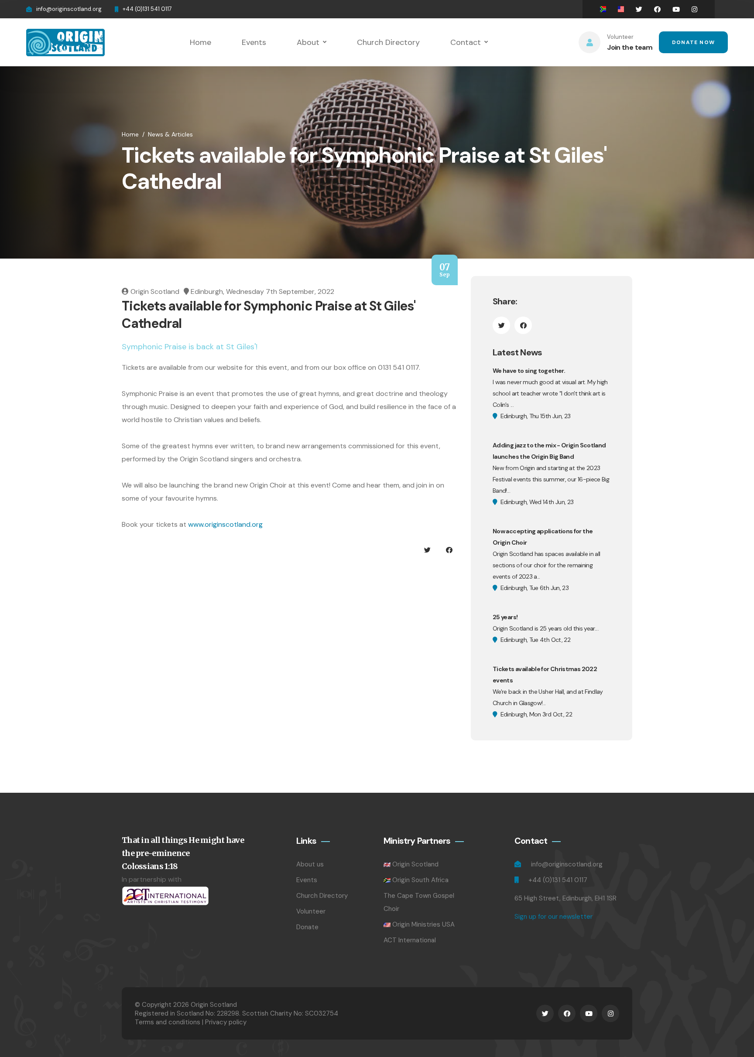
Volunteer (311, 911)
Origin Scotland (415, 864)
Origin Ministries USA (423, 924)
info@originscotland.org (69, 9)
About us (310, 864)
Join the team (629, 47)
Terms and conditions (167, 1022)
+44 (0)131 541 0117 (147, 9)
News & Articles (170, 134)
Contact (465, 42)
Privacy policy (226, 1022)
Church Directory (388, 42)
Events (254, 42)
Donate (307, 927)
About (308, 42)
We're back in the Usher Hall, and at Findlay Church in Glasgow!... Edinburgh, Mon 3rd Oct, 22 (548, 691)
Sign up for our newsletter (553, 916)
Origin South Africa (420, 880)
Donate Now (693, 42)
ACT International (410, 940)
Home (200, 42)
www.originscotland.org (225, 524)
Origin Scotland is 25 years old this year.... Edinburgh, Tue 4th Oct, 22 (546, 628)
